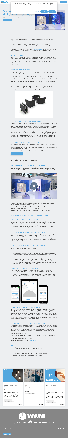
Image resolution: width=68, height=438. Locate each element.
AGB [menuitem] (15, 428)
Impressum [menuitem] (7, 428)
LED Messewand (32, 340)
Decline (52, 11)
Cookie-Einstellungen (7, 434)
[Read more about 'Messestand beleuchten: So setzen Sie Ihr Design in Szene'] (13, 375)
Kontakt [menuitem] (17, 428)
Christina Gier (7, 17)
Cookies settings (36, 11)
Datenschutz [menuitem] (12, 428)
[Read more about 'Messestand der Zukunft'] (34, 375)
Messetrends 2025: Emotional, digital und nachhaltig (54, 384)
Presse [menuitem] (23, 428)
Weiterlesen (20, 404)
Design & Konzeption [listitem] (50, 400)
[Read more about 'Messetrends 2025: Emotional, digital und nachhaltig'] (55, 375)
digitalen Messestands (38, 49)
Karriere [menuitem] (20, 428)
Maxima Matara (9, 392)
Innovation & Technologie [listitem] (9, 401)
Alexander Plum (30, 385)
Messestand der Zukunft (31, 384)
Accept (44, 11)
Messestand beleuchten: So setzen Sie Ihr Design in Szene (11, 384)
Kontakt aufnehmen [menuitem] (6, 430)
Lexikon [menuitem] (26, 428)
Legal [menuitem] (4, 428)
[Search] (58, 2)
